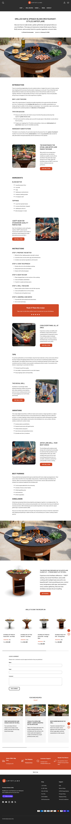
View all (35, 700)
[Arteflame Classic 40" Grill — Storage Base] (61, 623)
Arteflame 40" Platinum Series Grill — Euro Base (9, 635)
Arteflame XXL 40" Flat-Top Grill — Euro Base (26, 635)
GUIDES (36, 8)
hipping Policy (29, 762)
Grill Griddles (44, 796)
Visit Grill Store (46, 168)
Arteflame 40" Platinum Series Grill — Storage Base (43, 636)
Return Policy (62, 788)
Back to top (35, 772)
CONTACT (49, 8)
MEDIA (43, 8)
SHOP (21, 8)
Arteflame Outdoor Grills (9, 818)
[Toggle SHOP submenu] (23, 8)
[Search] (2, 2)
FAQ (60, 785)
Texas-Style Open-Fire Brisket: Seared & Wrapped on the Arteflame (35, 722)
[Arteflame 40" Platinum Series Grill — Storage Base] (44, 623)
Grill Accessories (45, 799)
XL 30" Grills (44, 788)
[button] (68, 2)
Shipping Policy (62, 796)
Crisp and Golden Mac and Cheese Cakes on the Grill (12, 721)
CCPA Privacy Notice (64, 791)
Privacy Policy (62, 793)
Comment (11, 676)
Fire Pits (43, 793)
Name (10, 662)
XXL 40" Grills (44, 791)
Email (10, 669)
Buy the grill (45, 593)
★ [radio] (32, 314)
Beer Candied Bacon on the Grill (58, 721)
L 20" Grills (43, 785)
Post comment (14, 688)
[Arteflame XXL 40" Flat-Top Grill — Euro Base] (27, 623)
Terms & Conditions (64, 799)
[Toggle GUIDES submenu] (39, 8)
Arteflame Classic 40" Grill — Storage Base (60, 635)
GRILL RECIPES (29, 8)
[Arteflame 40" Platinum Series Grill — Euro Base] (9, 623)
